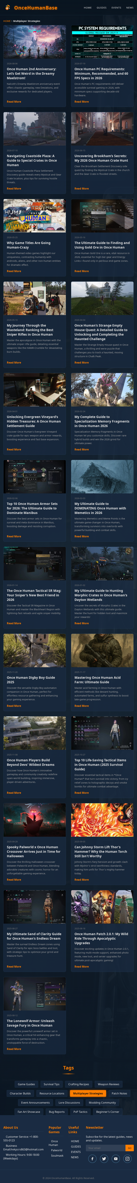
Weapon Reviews (108, 1084)
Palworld (56, 1150)
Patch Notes (119, 1093)
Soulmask (57, 1155)
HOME (88, 7)
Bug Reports (57, 1112)
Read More (14, 101)
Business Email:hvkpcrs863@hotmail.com (23, 1147)
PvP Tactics (80, 1112)
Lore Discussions (69, 1102)
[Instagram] (127, 1159)
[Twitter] (104, 1159)
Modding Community (102, 1102)
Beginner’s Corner (107, 1112)
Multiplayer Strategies (88, 1093)
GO (129, 1148)
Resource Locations (52, 1093)
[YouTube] (116, 1159)
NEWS (130, 7)
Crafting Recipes (78, 1084)
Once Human (53, 1143)
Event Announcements (35, 1102)
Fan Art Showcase (29, 1112)
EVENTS (116, 7)
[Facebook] (92, 1159)
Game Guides (26, 1084)
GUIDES (102, 7)
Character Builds (20, 1093)
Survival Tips (51, 1084)
